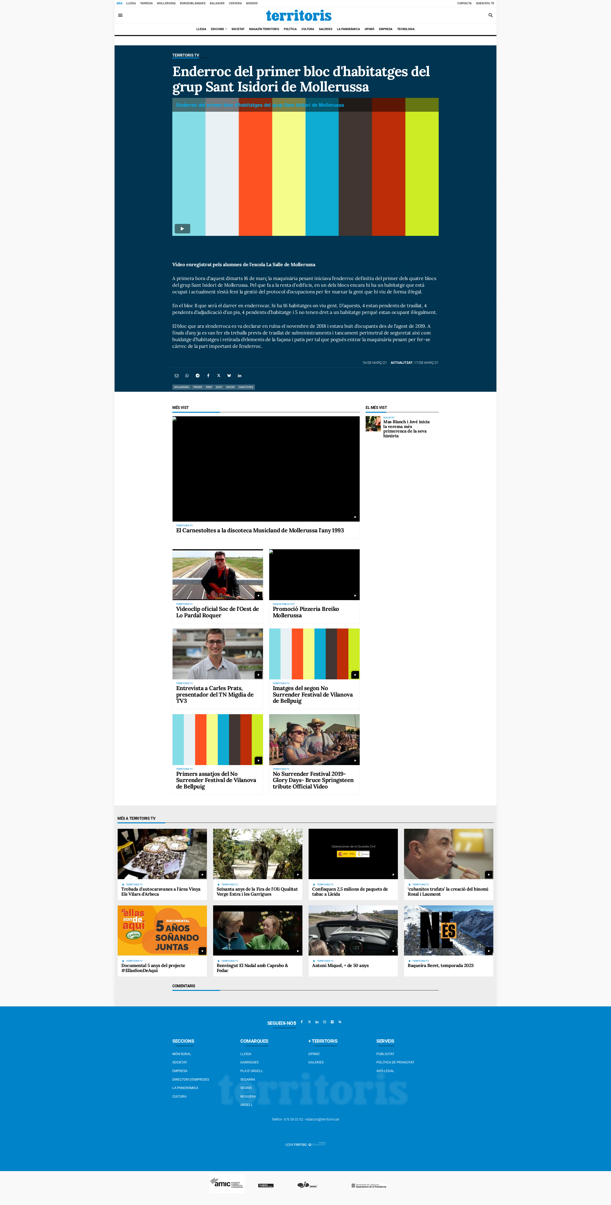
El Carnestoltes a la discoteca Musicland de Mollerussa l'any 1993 (260, 530)
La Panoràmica (185, 1088)
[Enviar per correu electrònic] (176, 375)
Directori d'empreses (190, 1079)
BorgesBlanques (192, 3)
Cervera (235, 3)
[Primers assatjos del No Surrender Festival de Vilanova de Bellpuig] (218, 739)
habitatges (246, 387)
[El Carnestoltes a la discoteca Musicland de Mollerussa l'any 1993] (266, 469)
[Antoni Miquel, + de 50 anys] (353, 930)
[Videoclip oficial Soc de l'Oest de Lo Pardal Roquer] (218, 574)
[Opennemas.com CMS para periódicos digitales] (305, 1144)
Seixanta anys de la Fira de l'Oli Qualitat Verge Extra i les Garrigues (257, 891)
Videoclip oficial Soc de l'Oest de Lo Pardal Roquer (217, 612)
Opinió (314, 1054)
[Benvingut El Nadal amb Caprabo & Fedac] (257, 930)
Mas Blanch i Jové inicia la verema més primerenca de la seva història (406, 429)
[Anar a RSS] (340, 1022)
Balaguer (217, 3)
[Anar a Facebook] (302, 1022)
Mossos (252, 3)
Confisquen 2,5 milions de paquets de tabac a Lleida (350, 891)
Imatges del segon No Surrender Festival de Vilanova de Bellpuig (313, 694)
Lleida (131, 3)
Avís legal (385, 1071)
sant (219, 387)
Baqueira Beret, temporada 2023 (441, 965)
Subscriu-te (485, 3)
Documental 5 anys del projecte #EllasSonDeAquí (153, 967)
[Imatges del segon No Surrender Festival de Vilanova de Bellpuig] (314, 654)
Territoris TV (185, 55)
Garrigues (249, 1062)
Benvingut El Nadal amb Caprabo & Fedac (252, 967)
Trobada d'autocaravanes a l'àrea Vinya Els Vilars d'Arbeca (160, 891)
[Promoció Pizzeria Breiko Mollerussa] (314, 574)
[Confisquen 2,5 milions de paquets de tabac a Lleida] (353, 854)
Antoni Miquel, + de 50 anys (340, 965)
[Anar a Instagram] (324, 1022)
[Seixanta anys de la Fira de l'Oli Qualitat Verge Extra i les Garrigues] (257, 854)
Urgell (246, 1105)
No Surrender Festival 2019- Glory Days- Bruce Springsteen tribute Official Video (313, 780)
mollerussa (181, 387)
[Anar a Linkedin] (317, 1022)
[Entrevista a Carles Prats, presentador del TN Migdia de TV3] (218, 654)
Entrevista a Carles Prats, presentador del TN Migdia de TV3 (214, 694)
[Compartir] (187, 375)
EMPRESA (179, 1071)
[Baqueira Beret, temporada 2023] (448, 930)
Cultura (179, 1096)
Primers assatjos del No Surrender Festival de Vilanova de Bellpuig (216, 780)
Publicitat (385, 1054)
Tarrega (146, 3)
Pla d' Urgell (251, 1071)
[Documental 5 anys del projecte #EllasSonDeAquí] (162, 930)
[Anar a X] (309, 1022)
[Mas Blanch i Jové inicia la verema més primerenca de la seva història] (373, 423)
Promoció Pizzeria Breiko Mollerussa (306, 612)
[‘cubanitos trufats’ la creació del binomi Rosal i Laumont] (448, 854)
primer (197, 387)
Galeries (316, 1062)
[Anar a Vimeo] (332, 1022)
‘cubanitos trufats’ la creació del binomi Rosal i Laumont (448, 891)
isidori (230, 387)
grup (209, 387)
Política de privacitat (395, 1062)
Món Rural (181, 1054)
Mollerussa (166, 3)
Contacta (464, 3)
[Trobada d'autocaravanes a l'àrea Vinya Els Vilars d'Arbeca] (162, 854)
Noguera (248, 1096)
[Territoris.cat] (299, 15)
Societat (179, 1062)
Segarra (247, 1079)
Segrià (246, 1088)
